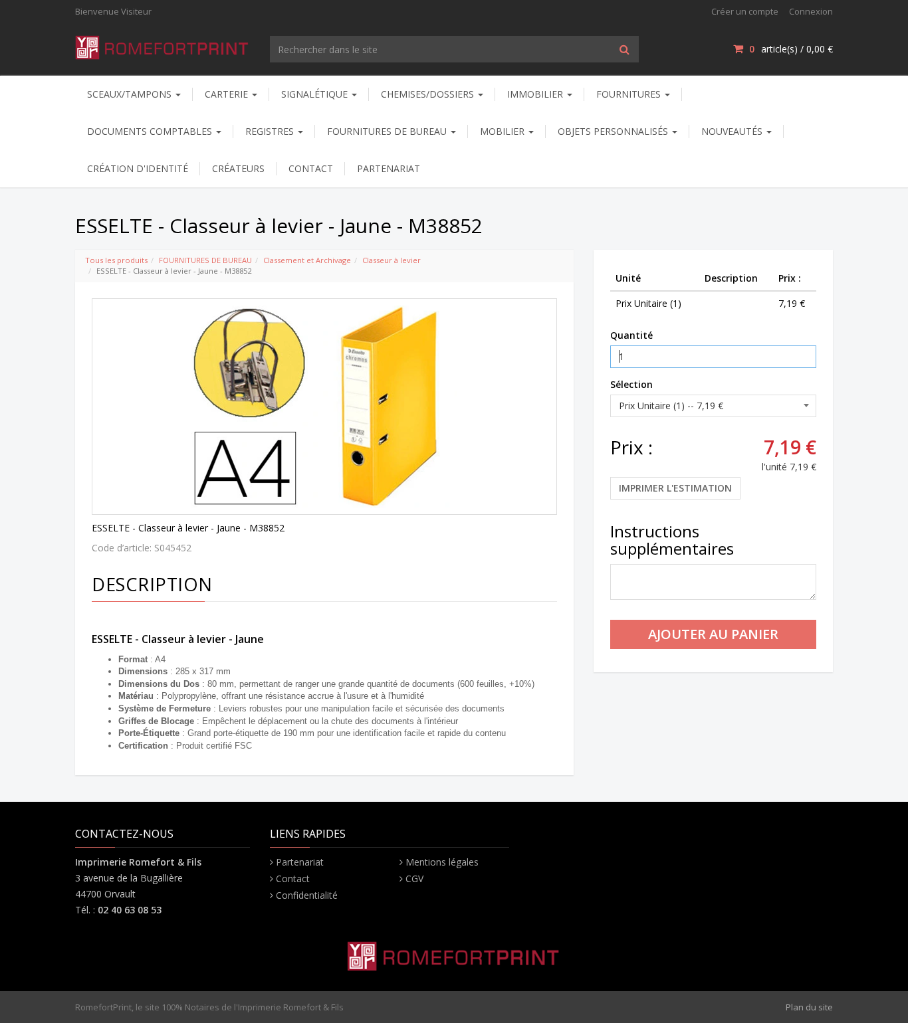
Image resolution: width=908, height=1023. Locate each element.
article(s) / (791, 49)
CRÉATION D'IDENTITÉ (137, 168)
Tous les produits (116, 260)
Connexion (811, 11)
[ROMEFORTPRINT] (162, 45)
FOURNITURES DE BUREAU (205, 260)
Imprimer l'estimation (675, 488)
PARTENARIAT (388, 168)
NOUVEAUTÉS (733, 131)
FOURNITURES (629, 94)
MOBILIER (503, 131)
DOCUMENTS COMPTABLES (151, 131)
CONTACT (310, 168)
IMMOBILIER (536, 94)
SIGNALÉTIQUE (315, 94)
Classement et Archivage (307, 260)
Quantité (631, 335)
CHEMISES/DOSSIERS (429, 94)
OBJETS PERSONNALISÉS (614, 131)
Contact (293, 878)
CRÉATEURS (238, 168)
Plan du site (809, 1007)
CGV (414, 878)
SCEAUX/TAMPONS (130, 94)
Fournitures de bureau (388, 131)
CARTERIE (228, 94)
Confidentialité (307, 895)
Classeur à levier (391, 260)
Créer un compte (744, 11)
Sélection (631, 384)
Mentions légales (442, 862)
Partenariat (300, 862)
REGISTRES (270, 131)
